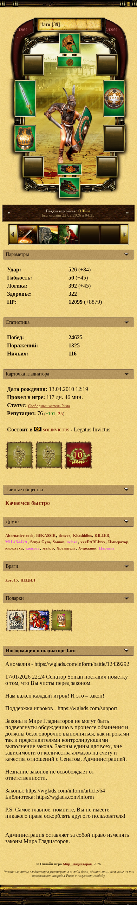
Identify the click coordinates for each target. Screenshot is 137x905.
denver (64, 535)
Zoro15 (11, 580)
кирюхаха (14, 548)
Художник (87, 548)
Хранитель (66, 548)
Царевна (107, 548)
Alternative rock (19, 535)
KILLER (101, 535)
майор (48, 548)
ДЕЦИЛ (28, 580)
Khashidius (82, 535)
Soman (58, 542)
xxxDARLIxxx (92, 542)
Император (118, 542)
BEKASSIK (46, 535)
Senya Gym (40, 542)
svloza (72, 542)
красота (33, 548)
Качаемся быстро (27, 503)
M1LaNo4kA (16, 542)
